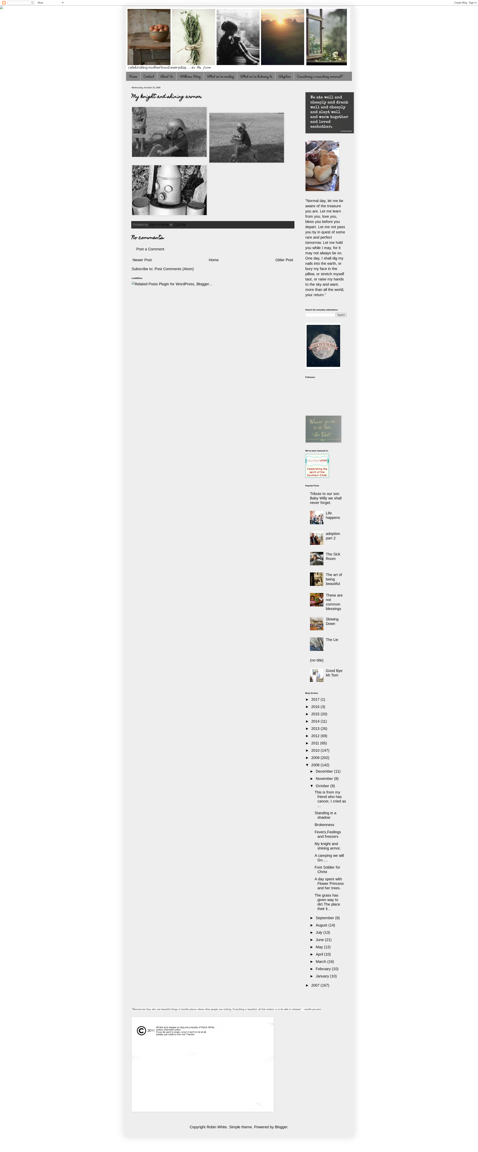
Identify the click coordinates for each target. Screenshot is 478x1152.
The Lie (332, 640)
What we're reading (220, 76)
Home (133, 76)
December (325, 771)
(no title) (317, 660)
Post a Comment (150, 249)
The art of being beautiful (334, 579)
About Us (166, 76)
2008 (316, 765)
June (320, 940)
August (322, 925)
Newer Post (142, 260)
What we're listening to (256, 76)
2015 (316, 714)
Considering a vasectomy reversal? (320, 76)
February (324, 969)
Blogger (281, 1127)
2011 (315, 743)
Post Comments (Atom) (174, 269)
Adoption (284, 76)
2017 (316, 699)
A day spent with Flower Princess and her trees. (329, 883)
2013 (316, 728)
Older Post (284, 260)
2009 (316, 758)
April (320, 954)
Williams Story (190, 76)
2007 (316, 985)
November (325, 779)
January (323, 976)
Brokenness (324, 825)
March (321, 962)
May (320, 947)
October (323, 786)
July (319, 932)
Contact (148, 76)
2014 (316, 721)
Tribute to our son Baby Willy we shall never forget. (326, 498)
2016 (316, 707)
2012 (316, 736)
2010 (316, 750)
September (325, 918)
